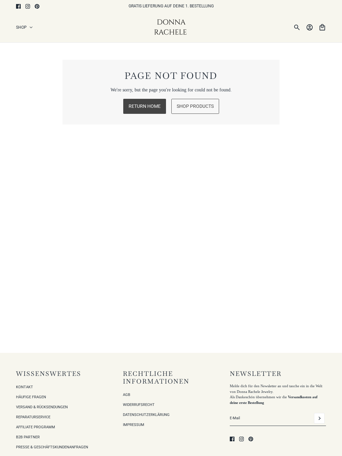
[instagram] (27, 6)
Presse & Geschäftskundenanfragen (52, 447)
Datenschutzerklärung (146, 415)
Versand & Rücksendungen (42, 407)
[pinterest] (37, 6)
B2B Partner (28, 437)
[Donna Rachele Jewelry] (171, 27)
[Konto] (309, 27)
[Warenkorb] (322, 27)
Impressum (133, 425)
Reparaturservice (33, 417)
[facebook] (18, 6)
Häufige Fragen (31, 397)
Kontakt (24, 387)
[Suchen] (297, 27)
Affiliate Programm (35, 427)
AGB (126, 395)
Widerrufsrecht (139, 405)
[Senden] (319, 418)
